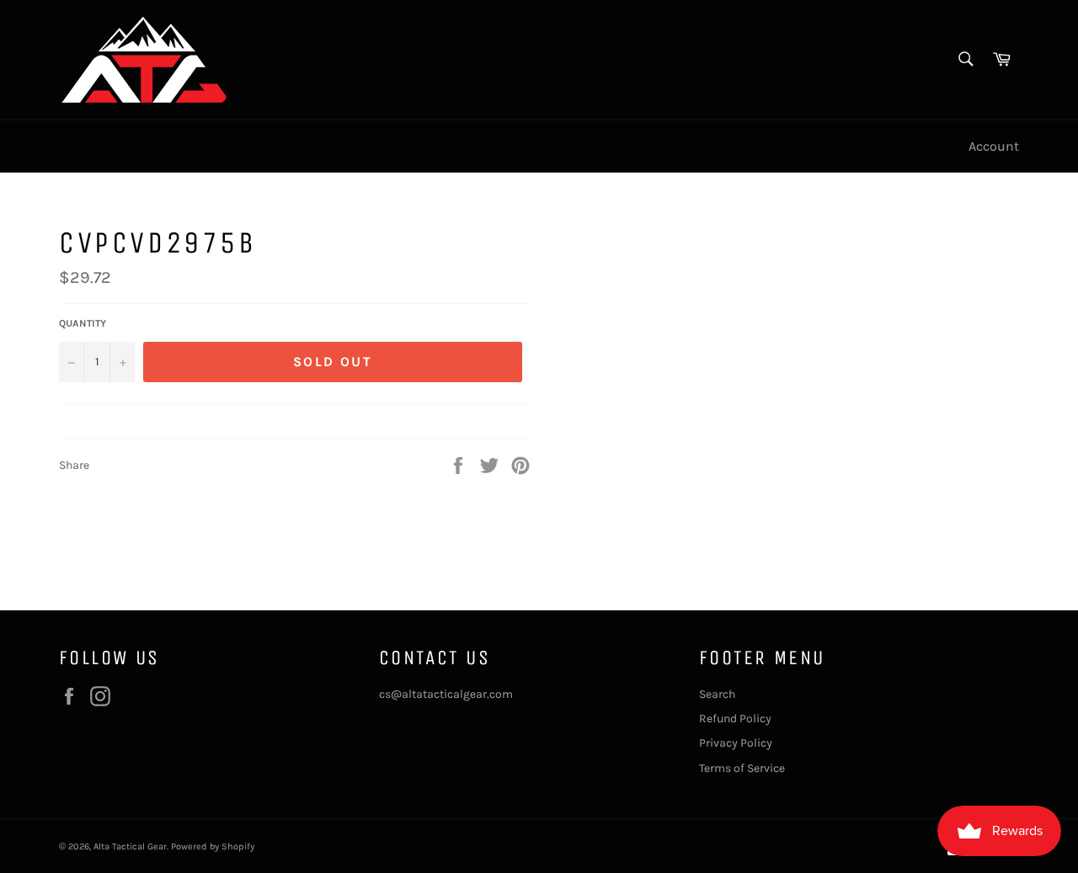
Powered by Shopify (212, 846)
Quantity (82, 323)
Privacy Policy (735, 743)
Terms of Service (742, 768)
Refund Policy (735, 718)
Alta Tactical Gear (130, 846)
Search (717, 694)
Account (994, 146)
